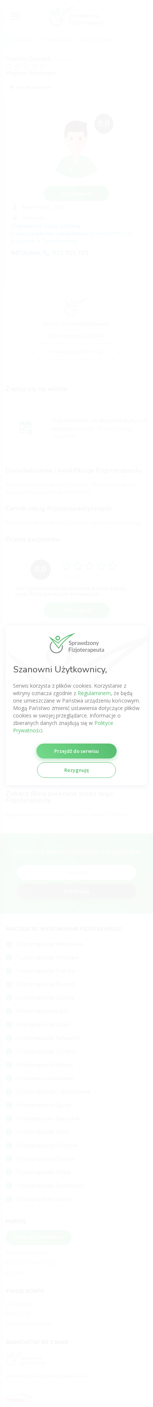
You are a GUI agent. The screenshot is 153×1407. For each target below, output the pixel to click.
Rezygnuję (76, 770)
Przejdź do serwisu (76, 751)
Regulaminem (94, 693)
